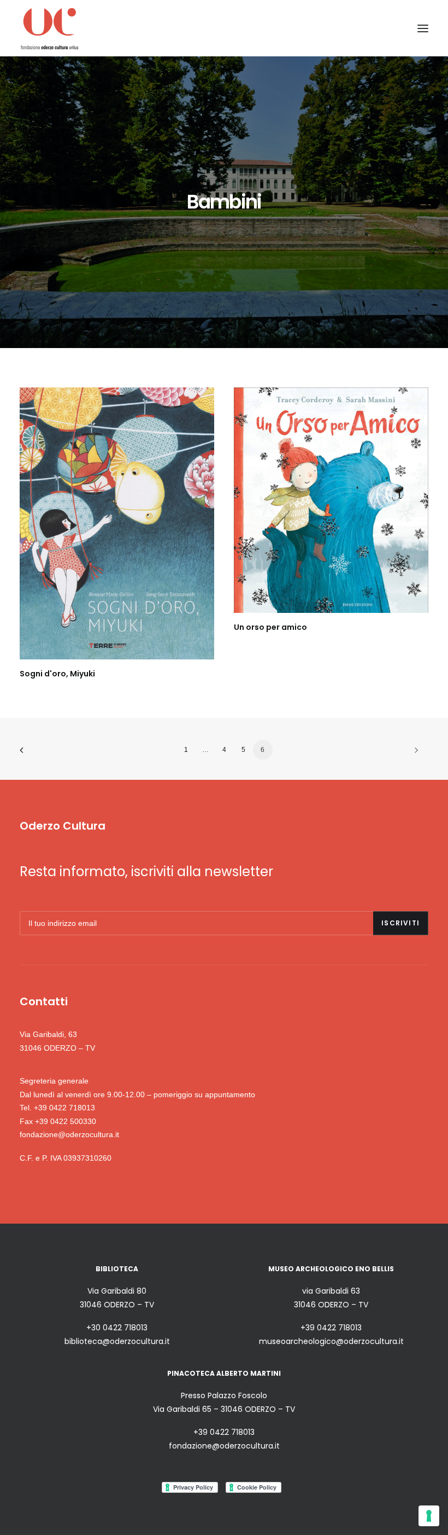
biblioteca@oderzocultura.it (117, 1341)
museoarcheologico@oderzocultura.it (331, 1341)
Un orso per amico (270, 627)
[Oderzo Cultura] (50, 28)
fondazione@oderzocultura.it (69, 1134)
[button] (423, 28)
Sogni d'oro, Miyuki (57, 673)
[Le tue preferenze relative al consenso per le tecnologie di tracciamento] (428, 1515)
